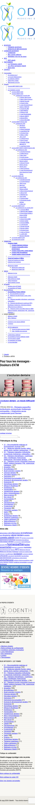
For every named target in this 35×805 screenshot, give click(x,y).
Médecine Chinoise (25, 549)
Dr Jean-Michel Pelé (24, 131)
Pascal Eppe (22, 127)
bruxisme (6, 535)
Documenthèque (8, 290)
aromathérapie (26, 533)
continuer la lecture (6, 433)
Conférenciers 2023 (20, 123)
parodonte (11, 556)
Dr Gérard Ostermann (24, 129)
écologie (29, 562)
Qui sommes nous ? (13, 75)
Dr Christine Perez (23, 133)
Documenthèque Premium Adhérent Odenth (18, 336)
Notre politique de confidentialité (10, 773)
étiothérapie (3, 564)
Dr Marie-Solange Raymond (26, 191)
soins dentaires (4, 562)
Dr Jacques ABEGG (24, 209)
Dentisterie (7, 476)
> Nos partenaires (6, 654)
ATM (1, 535)
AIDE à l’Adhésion (12, 318)
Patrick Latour (23, 166)
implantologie (20, 547)
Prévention (7, 508)
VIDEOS (6, 271)
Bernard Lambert (23, 161)
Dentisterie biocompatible (13, 478)
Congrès (6, 84)
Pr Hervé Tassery (23, 140)
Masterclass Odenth (13, 265)
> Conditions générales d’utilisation (12, 650)
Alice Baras (22, 125)
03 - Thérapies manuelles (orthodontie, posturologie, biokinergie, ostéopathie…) (15, 409)
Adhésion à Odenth (12, 316)
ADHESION (7, 45)
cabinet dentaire (17, 535)
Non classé (8, 497)
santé (31, 560)
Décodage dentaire (10, 475)
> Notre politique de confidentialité (11, 648)
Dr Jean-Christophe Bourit (25, 105)
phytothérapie (7, 560)
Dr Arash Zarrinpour (24, 168)
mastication (27, 547)
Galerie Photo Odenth (13, 80)
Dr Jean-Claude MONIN (25, 114)
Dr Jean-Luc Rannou (24, 232)
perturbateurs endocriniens (19, 558)
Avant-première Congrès (14, 282)
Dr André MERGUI (23, 110)
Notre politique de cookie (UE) (9, 777)
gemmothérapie (25, 542)
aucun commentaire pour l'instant (13, 412)
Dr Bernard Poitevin (24, 163)
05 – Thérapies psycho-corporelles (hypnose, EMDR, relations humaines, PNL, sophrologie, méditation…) (19, 463)
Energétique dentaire (11, 484)
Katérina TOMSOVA (24, 107)
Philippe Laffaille (23, 189)
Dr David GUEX (23, 217)
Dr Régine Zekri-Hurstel (25, 97)
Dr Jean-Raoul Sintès (24, 146)
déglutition (16, 411)
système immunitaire (20, 562)
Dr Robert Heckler (23, 221)
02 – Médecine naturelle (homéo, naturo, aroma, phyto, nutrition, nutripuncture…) (17, 449)
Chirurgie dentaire (10, 473)
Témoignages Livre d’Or (14, 82)
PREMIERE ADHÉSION (14, 47)
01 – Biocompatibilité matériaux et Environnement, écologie (15, 445)
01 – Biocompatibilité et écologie (16, 293)
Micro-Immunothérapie (11, 493)
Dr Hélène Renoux (23, 153)
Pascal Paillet (22, 187)
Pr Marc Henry (22, 155)
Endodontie (8, 482)
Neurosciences (9, 495)
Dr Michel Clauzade (24, 101)
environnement (17, 542)
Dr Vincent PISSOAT (24, 226)
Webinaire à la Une (12, 273)
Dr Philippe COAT (23, 112)
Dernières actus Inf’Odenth (14, 286)
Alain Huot (22, 185)
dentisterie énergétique (22, 540)
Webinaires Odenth (12, 277)
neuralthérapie (9, 554)
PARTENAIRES (8, 62)
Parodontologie (9, 503)
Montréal (13, 549)
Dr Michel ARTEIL (23, 118)
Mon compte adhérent (14, 55)
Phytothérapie (8, 504)
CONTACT (7, 70)
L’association (7, 73)
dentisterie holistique (7, 540)
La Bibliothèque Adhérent (14, 335)
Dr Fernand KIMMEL (24, 222)
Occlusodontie (9, 499)
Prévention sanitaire (11, 510)
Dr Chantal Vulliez (23, 103)
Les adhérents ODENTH (13, 78)
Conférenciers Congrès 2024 (23, 95)
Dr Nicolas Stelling (24, 228)
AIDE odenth (11, 60)
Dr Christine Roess (24, 230)
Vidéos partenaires (10, 519)
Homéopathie (8, 489)
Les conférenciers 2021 (21, 178)
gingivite (2, 545)
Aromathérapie (9, 469)
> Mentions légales (6, 646)
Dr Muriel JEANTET (24, 116)
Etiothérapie (8, 488)
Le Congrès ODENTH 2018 (18, 237)
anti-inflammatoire (14, 533)
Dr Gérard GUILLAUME (25, 219)
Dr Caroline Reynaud (24, 181)
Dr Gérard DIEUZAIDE (24, 120)
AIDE (5, 58)
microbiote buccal (5, 549)
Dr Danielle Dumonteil (24, 179)
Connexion (10, 323)
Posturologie (8, 506)
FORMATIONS (7, 241)
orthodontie (4, 556)
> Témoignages (5, 657)
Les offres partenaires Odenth (17, 66)
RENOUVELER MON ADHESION (17, 49)
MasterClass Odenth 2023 (18, 267)
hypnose (14, 547)
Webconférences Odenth (14, 279)
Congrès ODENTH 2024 (17, 93)
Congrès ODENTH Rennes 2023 (19, 121)
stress (11, 562)
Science (6, 514)
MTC (17, 549)
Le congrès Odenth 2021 (18, 176)
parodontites (25, 556)
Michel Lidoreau (23, 164)
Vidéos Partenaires (12, 280)
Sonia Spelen (22, 196)
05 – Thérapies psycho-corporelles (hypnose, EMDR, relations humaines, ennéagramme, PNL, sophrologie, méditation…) (21, 310)
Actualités (7, 467)
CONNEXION (11, 53)
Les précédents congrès (14, 90)
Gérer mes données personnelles (10, 781)
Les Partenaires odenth (15, 64)
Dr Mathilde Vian (23, 194)
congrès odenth (7, 537)
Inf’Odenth (7, 284)
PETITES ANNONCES (13, 327)
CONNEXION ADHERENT (11, 51)
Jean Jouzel (22, 136)
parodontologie (5, 558)
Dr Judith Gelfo (23, 234)
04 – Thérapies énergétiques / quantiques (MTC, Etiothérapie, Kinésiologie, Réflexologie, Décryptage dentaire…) (18, 458)
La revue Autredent (12, 342)
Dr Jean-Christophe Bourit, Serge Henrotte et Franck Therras (26, 172)
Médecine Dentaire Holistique (9, 552)
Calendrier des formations (14, 262)
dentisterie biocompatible (27, 538)
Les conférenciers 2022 (21, 150)
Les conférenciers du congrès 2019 (24, 207)
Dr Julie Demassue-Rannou (26, 159)
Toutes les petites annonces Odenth (21, 329)
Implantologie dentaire (11, 491)
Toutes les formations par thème (16, 260)
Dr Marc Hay (22, 204)
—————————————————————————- (19, 88)
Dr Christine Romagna (24, 151)
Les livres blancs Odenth (14, 338)
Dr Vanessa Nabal (23, 198)
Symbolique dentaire (11, 516)
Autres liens (11, 68)
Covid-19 (18, 538)
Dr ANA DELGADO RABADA (25, 211)
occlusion (18, 554)
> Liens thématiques (7, 652)
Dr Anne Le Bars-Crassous (25, 99)
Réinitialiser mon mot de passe (17, 56)
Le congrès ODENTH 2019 (18, 206)
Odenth (6, 501)
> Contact (3, 655)
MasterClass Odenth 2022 (18, 269)
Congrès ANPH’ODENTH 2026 (15, 86)
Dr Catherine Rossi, (24, 138)
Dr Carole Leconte (23, 157)
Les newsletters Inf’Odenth (14, 288)
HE (6, 545)
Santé (6, 512)
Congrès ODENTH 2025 (17, 92)
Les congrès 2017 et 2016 (18, 239)
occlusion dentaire (28, 554)
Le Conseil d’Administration (14, 77)
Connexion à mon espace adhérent (16, 322)
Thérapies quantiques (11, 517)
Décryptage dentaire (7, 542)
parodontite (17, 556)
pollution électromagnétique (22, 560)
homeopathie (15, 544)
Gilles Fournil (22, 183)
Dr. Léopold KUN (23, 224)
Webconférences (10, 521)
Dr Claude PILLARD (24, 108)
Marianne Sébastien (24, 236)
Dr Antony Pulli (23, 193)
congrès (27, 535)
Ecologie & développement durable (16, 480)
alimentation (4, 533)
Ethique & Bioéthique (11, 486)
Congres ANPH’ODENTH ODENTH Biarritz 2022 (23, 148)
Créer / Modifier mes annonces (19, 331)
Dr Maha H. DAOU (23, 135)
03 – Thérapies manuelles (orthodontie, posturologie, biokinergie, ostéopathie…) (17, 453)
